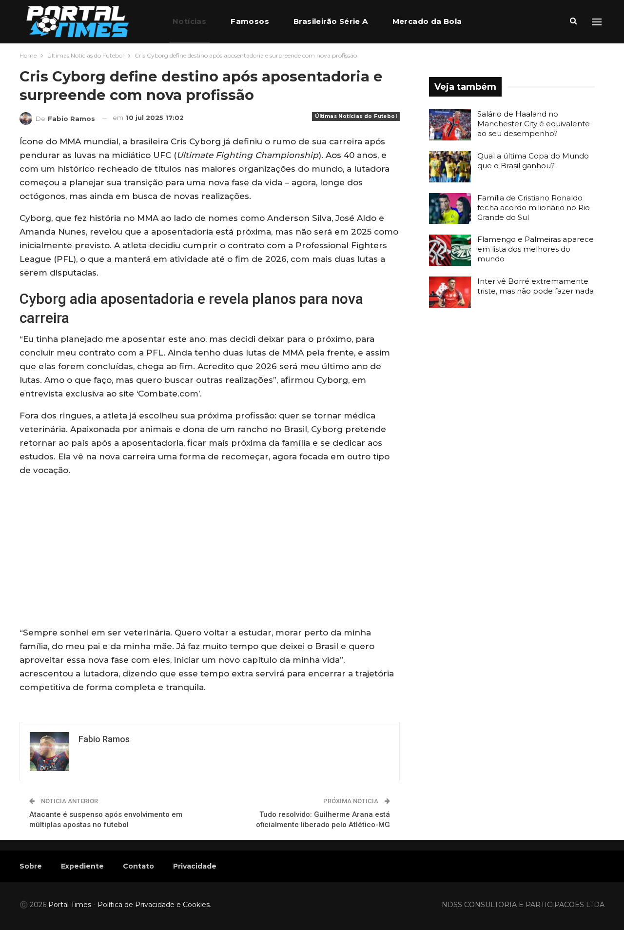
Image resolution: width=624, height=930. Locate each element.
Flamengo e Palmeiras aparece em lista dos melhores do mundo (535, 249)
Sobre (31, 866)
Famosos (250, 21)
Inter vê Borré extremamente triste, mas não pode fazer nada (535, 286)
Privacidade (194, 866)
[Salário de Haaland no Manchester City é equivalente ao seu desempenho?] (450, 124)
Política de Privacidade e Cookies (154, 904)
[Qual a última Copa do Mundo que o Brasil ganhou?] (450, 166)
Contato (138, 866)
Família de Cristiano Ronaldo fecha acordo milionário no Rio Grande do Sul (533, 207)
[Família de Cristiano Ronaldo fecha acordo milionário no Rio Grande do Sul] (450, 208)
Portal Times (69, 904)
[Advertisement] (210, 553)
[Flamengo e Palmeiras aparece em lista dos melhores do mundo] (450, 250)
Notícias (189, 21)
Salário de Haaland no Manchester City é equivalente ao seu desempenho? (533, 123)
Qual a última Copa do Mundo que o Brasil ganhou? (533, 160)
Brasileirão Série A (330, 21)
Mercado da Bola (427, 21)
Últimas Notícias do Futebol (356, 116)
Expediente (82, 866)
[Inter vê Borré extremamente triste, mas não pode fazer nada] (450, 292)
